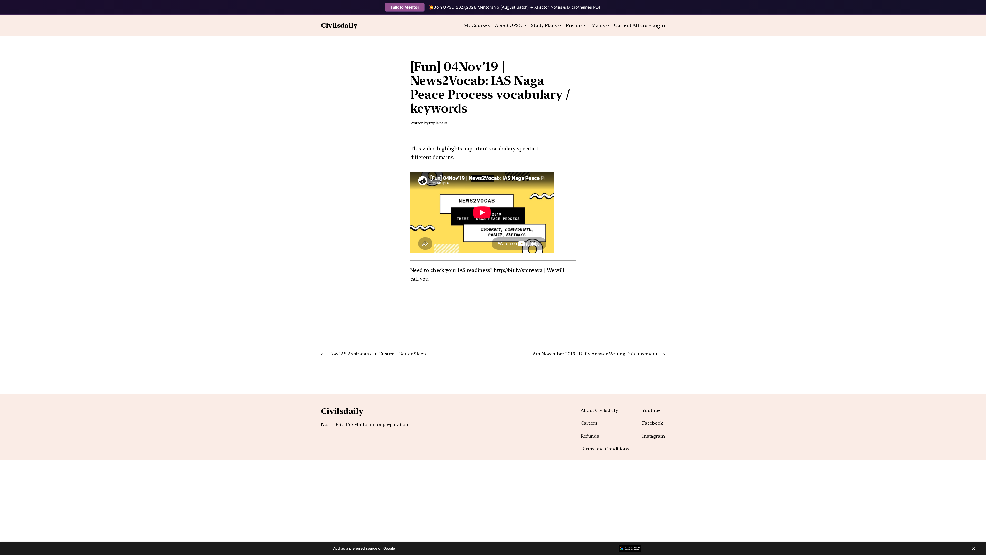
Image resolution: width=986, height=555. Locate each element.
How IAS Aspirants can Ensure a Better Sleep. (377, 353)
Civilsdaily (339, 25)
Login (658, 25)
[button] (493, 548)
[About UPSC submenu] (524, 25)
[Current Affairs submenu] (650, 25)
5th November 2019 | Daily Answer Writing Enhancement (595, 353)
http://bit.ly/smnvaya (518, 270)
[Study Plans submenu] (559, 25)
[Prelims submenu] (585, 25)
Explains (436, 123)
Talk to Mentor (404, 7)
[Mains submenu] (607, 25)
